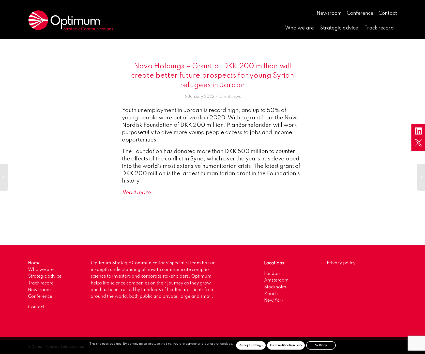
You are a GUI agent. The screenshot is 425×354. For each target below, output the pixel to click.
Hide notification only (286, 345)
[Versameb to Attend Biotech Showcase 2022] (4, 177)
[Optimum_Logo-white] (70, 21)
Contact (388, 13)
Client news (230, 97)
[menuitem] (329, 13)
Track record (41, 283)
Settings (321, 345)
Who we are (41, 270)
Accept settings (251, 345)
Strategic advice (44, 276)
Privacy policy (341, 263)
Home (34, 263)
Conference (360, 13)
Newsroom (329, 13)
